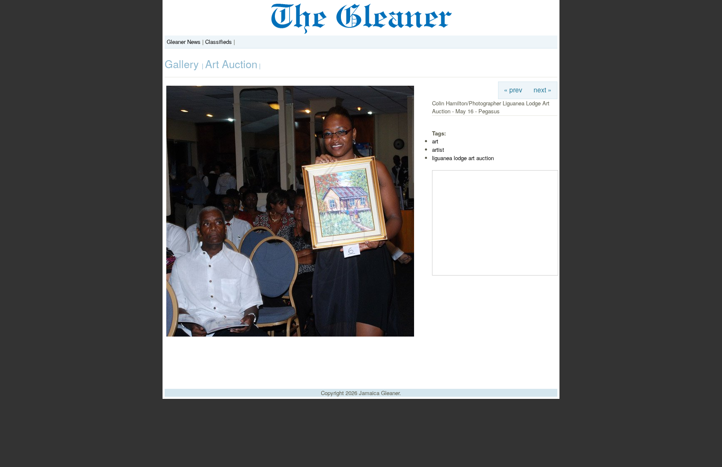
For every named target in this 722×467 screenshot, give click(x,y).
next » (543, 89)
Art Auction (231, 63)
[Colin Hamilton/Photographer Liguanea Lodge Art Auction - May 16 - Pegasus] (290, 334)
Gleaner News (184, 42)
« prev (513, 89)
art (435, 141)
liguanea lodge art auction (463, 158)
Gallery (183, 63)
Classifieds (218, 42)
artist (438, 149)
